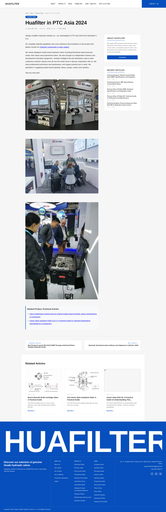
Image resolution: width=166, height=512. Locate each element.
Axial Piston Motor (79, 484)
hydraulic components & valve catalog (54, 47)
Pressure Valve (78, 468)
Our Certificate (58, 474)
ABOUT (53, 4)
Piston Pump (98, 488)
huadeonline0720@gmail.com (153, 466)
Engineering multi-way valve (82, 497)
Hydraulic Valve (98, 468)
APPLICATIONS (104, 4)
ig (160, 473)
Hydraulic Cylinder (79, 500)
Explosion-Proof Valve (81, 478)
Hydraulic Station (79, 494)
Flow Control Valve (80, 471)
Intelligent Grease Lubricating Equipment (81, 489)
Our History (57, 468)
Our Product (58, 471)
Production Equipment (61, 478)
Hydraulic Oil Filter (99, 498)
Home (27, 13)
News (31, 13)
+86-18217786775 (156, 469)
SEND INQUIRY (90, 4)
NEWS (70, 4)
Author (56, 481)
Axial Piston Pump (79, 481)
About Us (57, 464)
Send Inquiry (122, 57)
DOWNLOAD (78, 4)
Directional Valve (79, 464)
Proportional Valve (79, 474)
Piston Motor (98, 491)
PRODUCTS (62, 4)
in (156, 473)
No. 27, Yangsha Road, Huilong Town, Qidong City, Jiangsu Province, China (141, 462)
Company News (39, 13)
